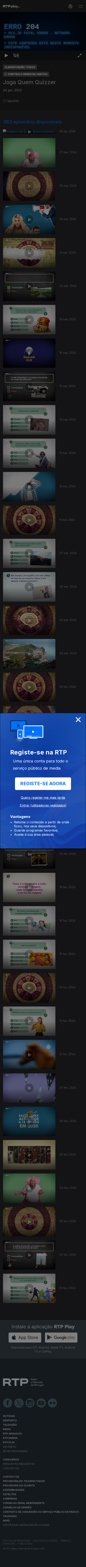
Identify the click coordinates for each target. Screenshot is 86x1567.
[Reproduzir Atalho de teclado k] (6, 1562)
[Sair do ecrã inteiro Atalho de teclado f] (79, 1562)
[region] (43, 783)
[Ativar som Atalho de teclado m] (16, 1562)
